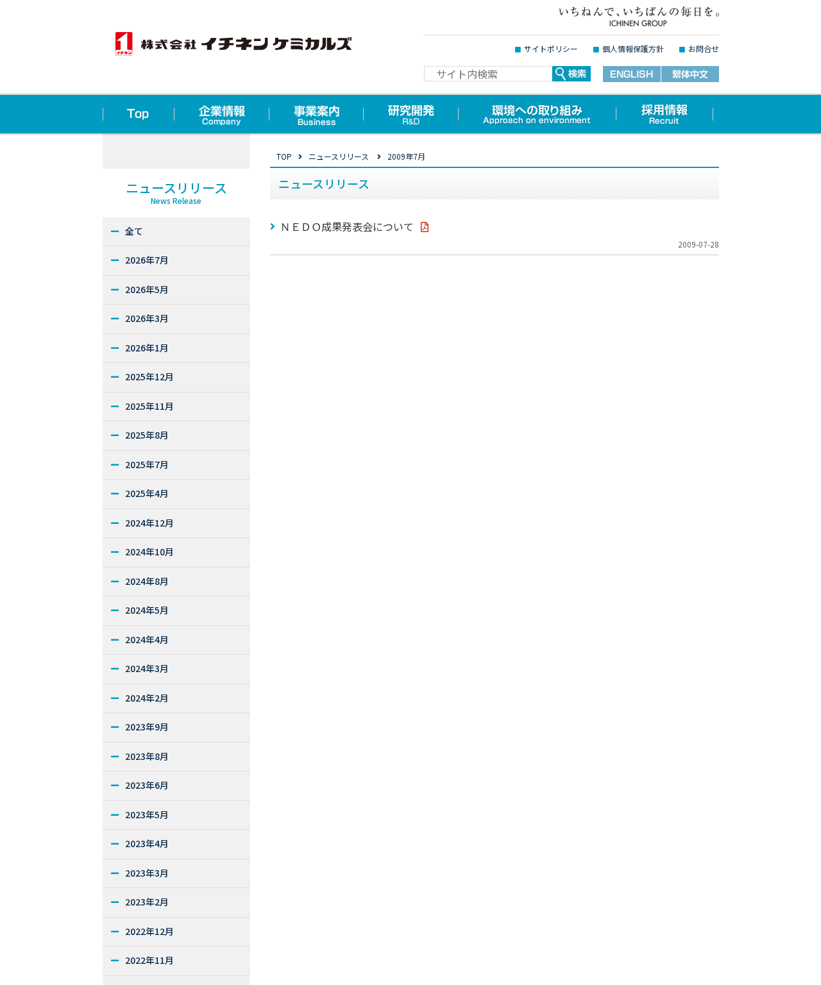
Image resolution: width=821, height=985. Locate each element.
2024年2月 (147, 697)
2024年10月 (149, 551)
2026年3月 (147, 318)
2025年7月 (147, 464)
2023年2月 (147, 901)
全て (134, 230)
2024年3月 (147, 668)
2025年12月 (149, 376)
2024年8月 (147, 581)
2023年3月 (147, 872)
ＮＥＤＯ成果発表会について (347, 226)
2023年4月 (147, 843)
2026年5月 (147, 289)
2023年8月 (147, 756)
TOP (284, 156)
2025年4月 (147, 493)
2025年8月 (147, 434)
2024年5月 (147, 609)
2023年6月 (147, 785)
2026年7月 (147, 259)
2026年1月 (147, 347)
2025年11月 (149, 406)
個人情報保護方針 (633, 48)
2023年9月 (147, 726)
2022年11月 (149, 960)
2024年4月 (147, 639)
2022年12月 (149, 931)
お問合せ (703, 48)
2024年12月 (149, 522)
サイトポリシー (551, 48)
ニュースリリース (339, 156)
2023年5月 (147, 814)
